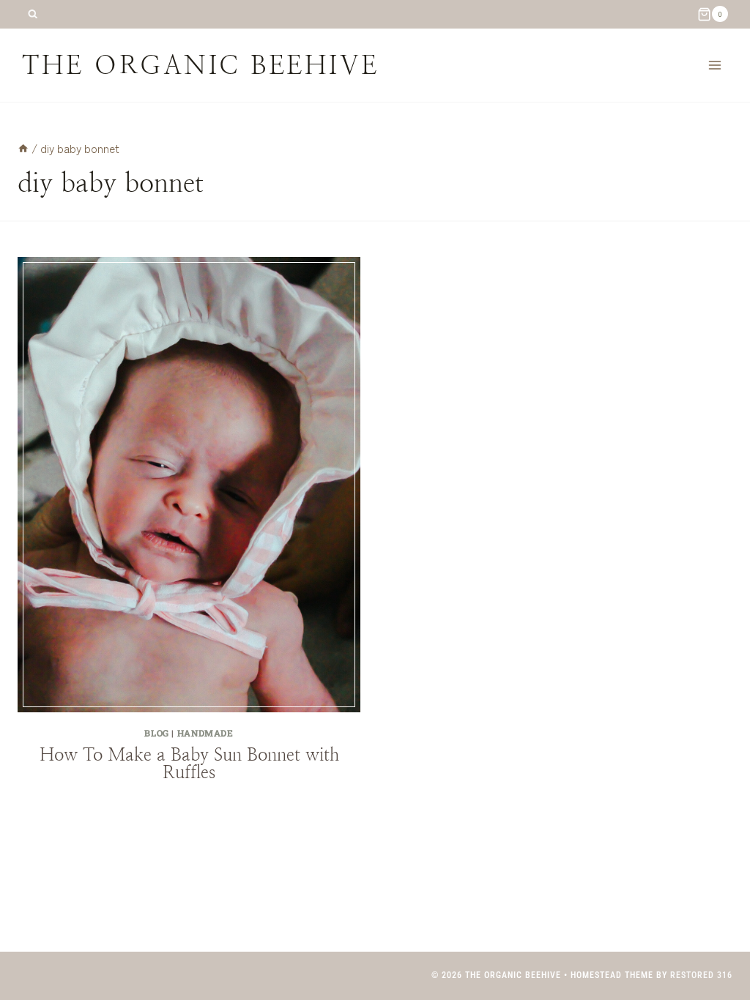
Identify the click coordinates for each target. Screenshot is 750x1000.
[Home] (23, 148)
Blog (156, 733)
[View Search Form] (32, 14)
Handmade (205, 733)
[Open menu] (714, 64)
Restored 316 (701, 975)
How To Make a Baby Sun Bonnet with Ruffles (189, 764)
